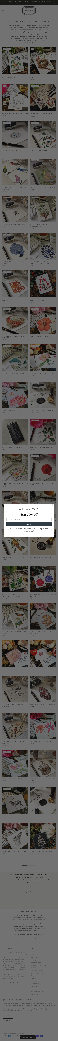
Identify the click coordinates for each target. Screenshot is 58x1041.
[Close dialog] (52, 505)
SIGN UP (29, 524)
